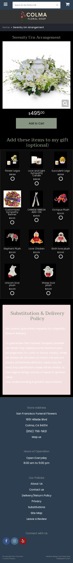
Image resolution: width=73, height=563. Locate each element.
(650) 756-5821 (36, 431)
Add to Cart (36, 123)
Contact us (36, 490)
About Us (37, 484)
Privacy (36, 501)
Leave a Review (36, 519)
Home (6, 27)
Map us (36, 437)
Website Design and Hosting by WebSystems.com (58, 557)
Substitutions (36, 507)
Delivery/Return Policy (36, 495)
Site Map (36, 513)
